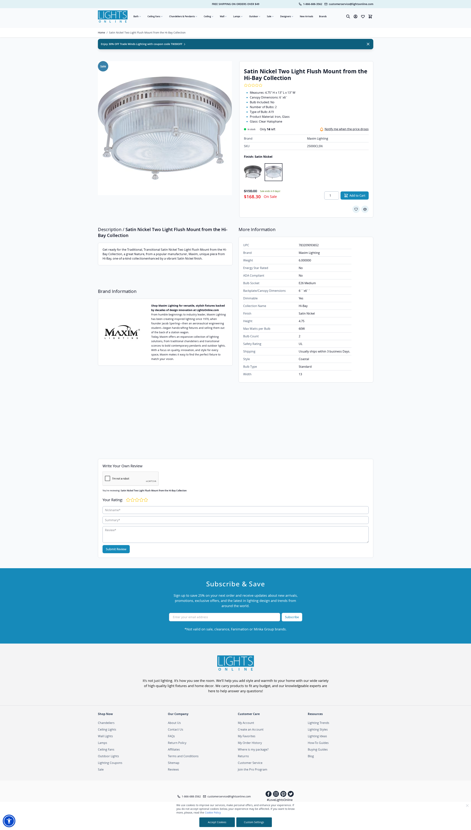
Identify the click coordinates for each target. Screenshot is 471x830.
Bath (136, 16)
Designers (285, 16)
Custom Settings (254, 822)
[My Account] (355, 16)
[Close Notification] (368, 44)
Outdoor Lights (108, 756)
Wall (222, 16)
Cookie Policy (213, 812)
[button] (9, 821)
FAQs (171, 736)
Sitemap (173, 763)
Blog (311, 756)
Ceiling (207, 16)
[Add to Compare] (365, 209)
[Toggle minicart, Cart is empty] (370, 16)
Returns (243, 756)
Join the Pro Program (252, 769)
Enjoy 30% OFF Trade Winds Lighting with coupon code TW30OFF (142, 44)
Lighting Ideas (317, 736)
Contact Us (175, 729)
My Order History (250, 743)
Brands (323, 16)
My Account (246, 723)
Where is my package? (253, 749)
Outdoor (253, 16)
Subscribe (292, 617)
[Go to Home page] (113, 16)
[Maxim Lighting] (122, 332)
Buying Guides (318, 749)
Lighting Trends (318, 723)
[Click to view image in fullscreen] (165, 128)
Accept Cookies (217, 822)
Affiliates (174, 749)
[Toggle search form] (348, 16)
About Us (174, 723)
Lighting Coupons (110, 763)
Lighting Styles (318, 729)
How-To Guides (318, 743)
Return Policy (177, 743)
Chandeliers (106, 723)
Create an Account (251, 729)
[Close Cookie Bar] (467, 805)
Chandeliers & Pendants (182, 16)
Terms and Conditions (183, 756)
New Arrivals (306, 16)
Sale (269, 16)
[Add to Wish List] (356, 209)
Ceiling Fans (153, 16)
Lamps (236, 16)
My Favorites (246, 736)
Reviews (173, 769)
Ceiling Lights (107, 729)
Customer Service (250, 763)
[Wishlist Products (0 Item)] (363, 16)
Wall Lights (105, 736)
